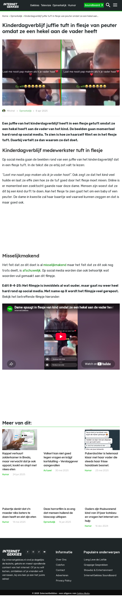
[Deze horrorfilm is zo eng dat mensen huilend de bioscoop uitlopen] (61, 495)
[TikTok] (39, 552)
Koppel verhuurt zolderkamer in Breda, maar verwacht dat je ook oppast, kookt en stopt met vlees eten (19, 461)
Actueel (48, 470)
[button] (108, 5)
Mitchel (11, 110)
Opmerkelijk (16, 16)
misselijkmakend (54, 265)
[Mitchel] (4, 110)
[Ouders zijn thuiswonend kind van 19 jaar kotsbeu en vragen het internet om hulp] (102, 495)
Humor (5, 474)
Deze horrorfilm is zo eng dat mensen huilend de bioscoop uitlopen (59, 513)
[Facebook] (28, 552)
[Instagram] (33, 552)
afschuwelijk (32, 270)
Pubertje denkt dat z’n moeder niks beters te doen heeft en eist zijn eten (19, 513)
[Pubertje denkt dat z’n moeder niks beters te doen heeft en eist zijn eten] (19, 495)
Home (5, 16)
